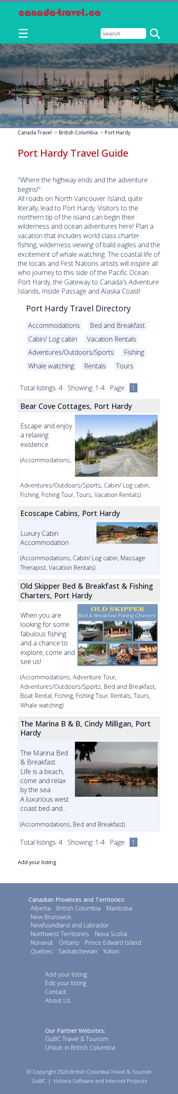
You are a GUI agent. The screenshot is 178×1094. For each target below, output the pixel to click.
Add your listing (37, 862)
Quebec (42, 951)
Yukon (111, 951)
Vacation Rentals (111, 339)
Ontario (69, 942)
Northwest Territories (60, 934)
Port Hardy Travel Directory (78, 308)
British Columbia (78, 132)
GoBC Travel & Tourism (76, 1039)
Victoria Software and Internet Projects (100, 1080)
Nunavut (42, 942)
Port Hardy (117, 132)
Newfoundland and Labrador (69, 925)
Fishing (134, 352)
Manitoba (119, 908)
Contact (55, 992)
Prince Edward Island (113, 942)
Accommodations (54, 325)
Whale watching (51, 365)
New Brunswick (51, 917)
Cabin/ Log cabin (52, 339)
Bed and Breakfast (117, 325)
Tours (124, 365)
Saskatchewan (77, 951)
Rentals (95, 365)
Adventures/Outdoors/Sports (71, 352)
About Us (58, 1000)
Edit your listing (65, 983)
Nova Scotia (111, 934)
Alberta (41, 908)
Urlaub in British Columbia (80, 1047)
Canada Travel (35, 132)
